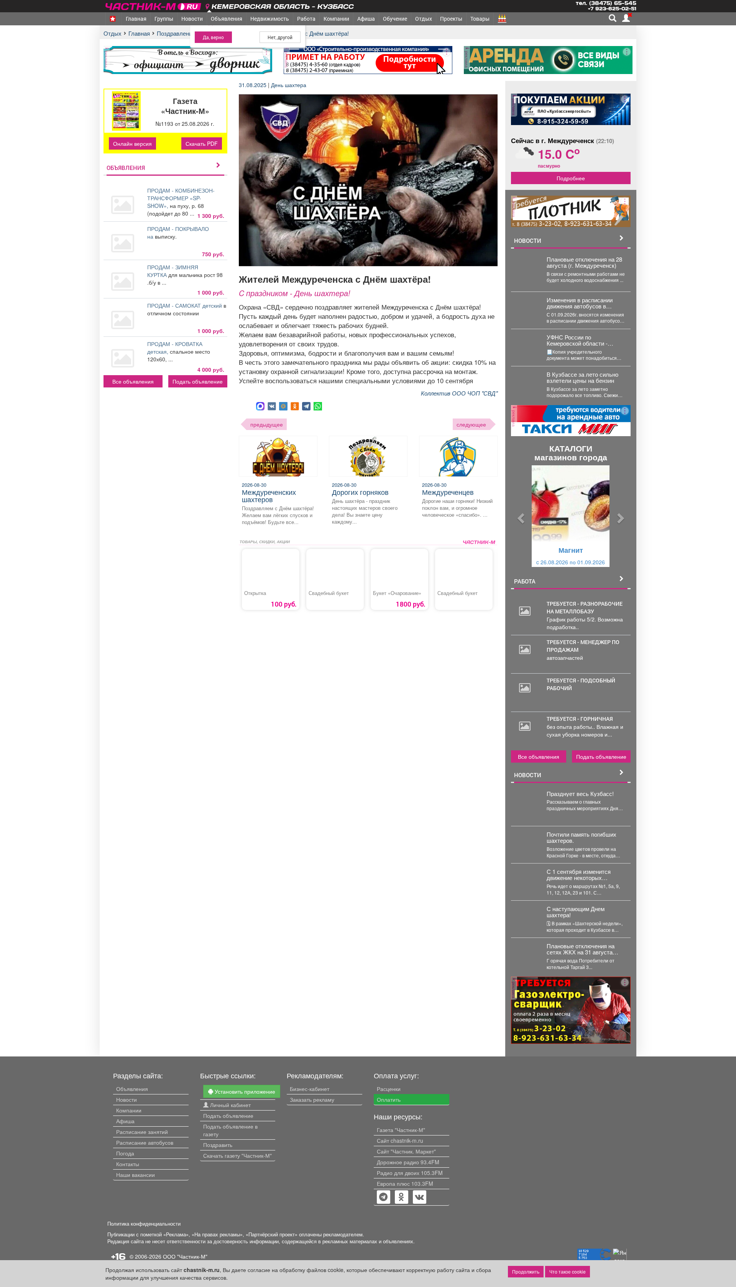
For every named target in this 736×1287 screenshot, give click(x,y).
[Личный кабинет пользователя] (626, 18)
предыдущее (266, 424)
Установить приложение (244, 1091)
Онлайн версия (132, 143)
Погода (125, 1153)
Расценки (389, 1089)
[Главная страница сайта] (153, 5)
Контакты (127, 1164)
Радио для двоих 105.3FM (410, 1173)
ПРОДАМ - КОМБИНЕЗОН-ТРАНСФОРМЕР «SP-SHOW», (181, 197)
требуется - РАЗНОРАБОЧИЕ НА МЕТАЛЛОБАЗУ (585, 607)
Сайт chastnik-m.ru (400, 1140)
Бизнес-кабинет (309, 1089)
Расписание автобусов (144, 1142)
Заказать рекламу (312, 1099)
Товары (480, 18)
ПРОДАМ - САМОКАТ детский (185, 305)
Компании (336, 18)
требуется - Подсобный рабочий (581, 684)
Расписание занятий (142, 1131)
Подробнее (571, 178)
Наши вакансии (135, 1174)
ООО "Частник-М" (185, 1256)
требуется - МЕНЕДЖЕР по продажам (583, 645)
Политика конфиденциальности (144, 1223)
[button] (520, 516)
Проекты (451, 18)
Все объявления (133, 381)
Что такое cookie (567, 1271)
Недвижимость (269, 18)
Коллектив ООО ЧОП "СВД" (459, 393)
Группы (163, 18)
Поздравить (217, 1145)
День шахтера (288, 85)
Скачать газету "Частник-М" (237, 1155)
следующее (471, 424)
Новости (192, 18)
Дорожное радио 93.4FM (408, 1162)
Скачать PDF (202, 143)
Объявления (226, 18)
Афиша (366, 18)
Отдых (423, 18)
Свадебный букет (329, 593)
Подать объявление (197, 381)
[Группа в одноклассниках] (383, 1197)
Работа (306, 18)
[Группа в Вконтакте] (419, 1197)
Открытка (255, 593)
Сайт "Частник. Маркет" (406, 1151)
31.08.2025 (253, 85)
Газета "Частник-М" (401, 1130)
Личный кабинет (230, 1105)
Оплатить (389, 1099)
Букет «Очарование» (397, 593)
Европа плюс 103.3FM (405, 1183)
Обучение (395, 18)
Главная (136, 18)
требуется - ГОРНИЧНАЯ (580, 718)
